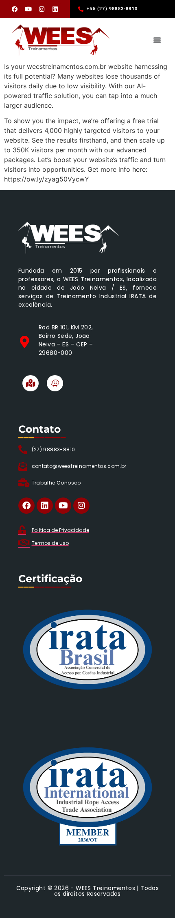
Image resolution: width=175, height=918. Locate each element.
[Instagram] (42, 9)
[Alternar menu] (157, 40)
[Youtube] (28, 9)
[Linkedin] (55, 9)
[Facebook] (15, 9)
